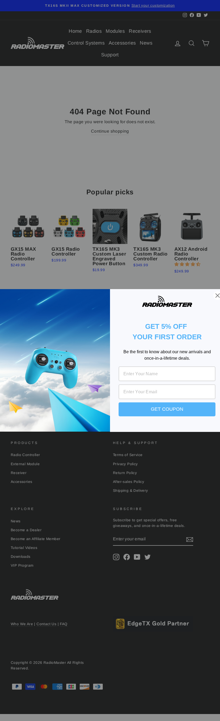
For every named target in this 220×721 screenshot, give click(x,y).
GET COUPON (167, 409)
